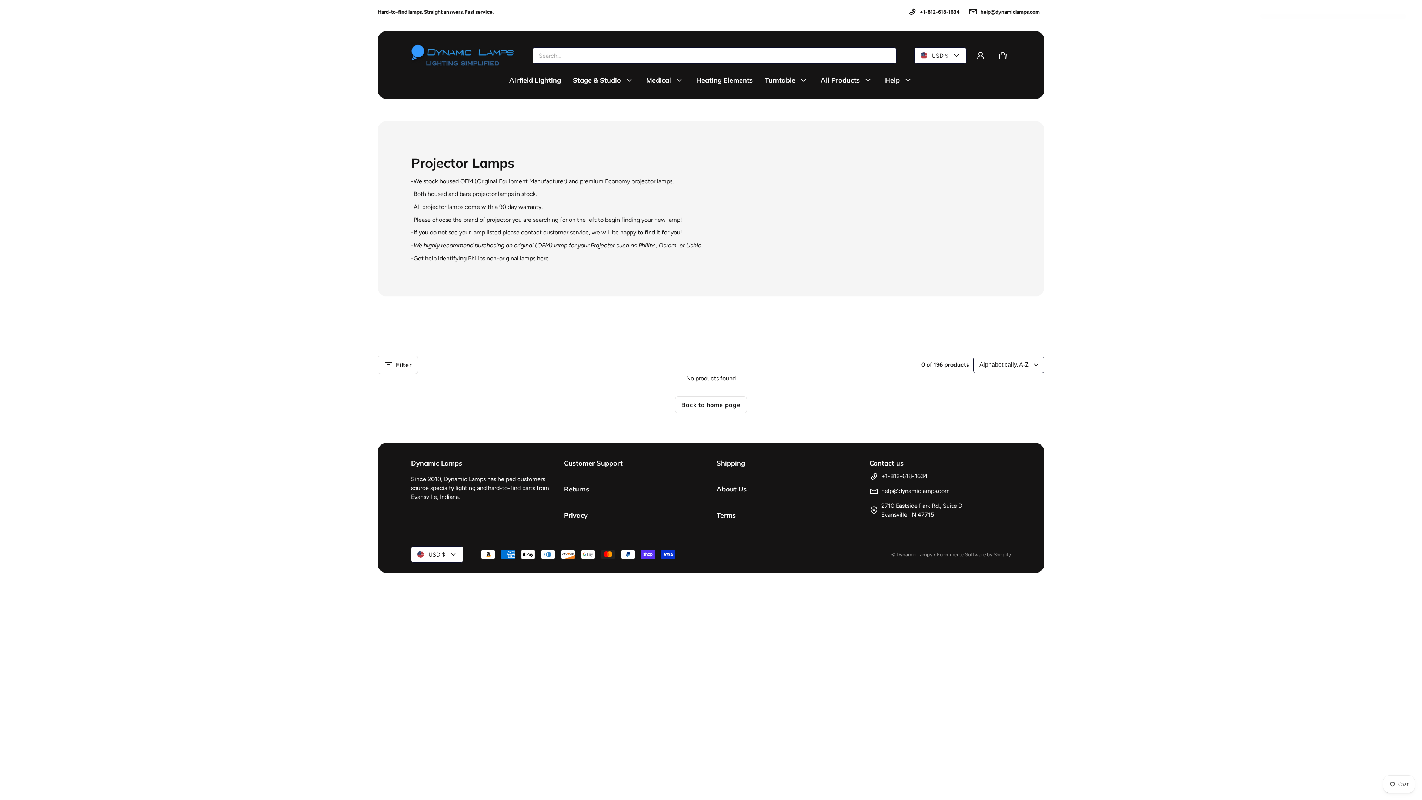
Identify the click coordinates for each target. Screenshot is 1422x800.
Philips (647, 245)
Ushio (693, 245)
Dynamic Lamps (914, 554)
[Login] (980, 55)
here (543, 258)
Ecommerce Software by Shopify (974, 554)
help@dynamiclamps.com (1010, 12)
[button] (1003, 55)
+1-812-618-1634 (940, 12)
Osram (668, 245)
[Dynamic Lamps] (463, 55)
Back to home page (711, 405)
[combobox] (715, 55)
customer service (566, 232)
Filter (404, 365)
